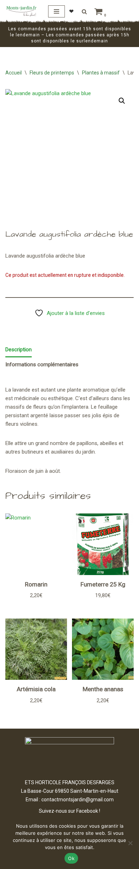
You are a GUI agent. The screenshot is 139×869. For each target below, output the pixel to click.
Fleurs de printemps (52, 73)
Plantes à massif (101, 73)
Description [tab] (18, 349)
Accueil (13, 73)
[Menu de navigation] (56, 11)
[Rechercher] (84, 11)
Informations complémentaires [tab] (41, 364)
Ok (71, 858)
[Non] (130, 843)
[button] (121, 100)
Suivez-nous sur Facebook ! (69, 811)
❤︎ (71, 11)
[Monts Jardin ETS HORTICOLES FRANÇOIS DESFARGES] (21, 11)
